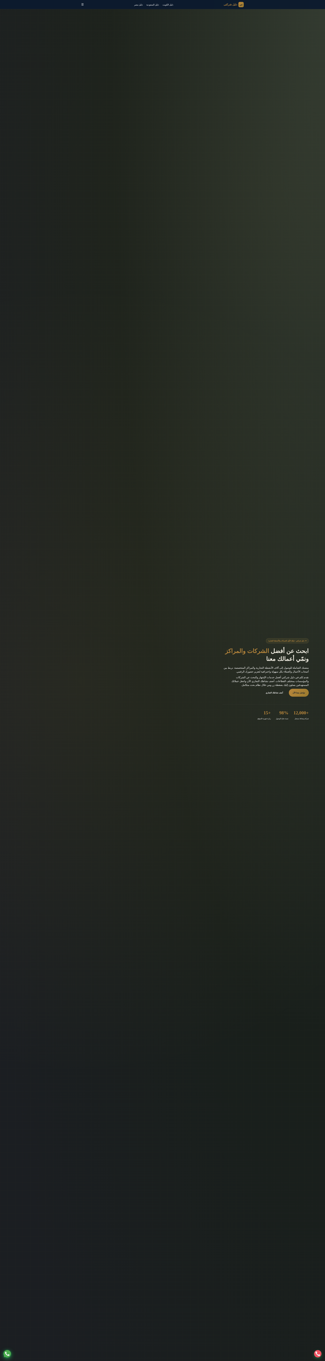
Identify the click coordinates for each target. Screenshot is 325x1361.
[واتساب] (7, 1353)
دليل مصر (138, 5)
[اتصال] (317, 1353)
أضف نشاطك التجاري (274, 693)
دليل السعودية (152, 5)
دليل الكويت (167, 5)
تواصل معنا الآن (299, 693)
